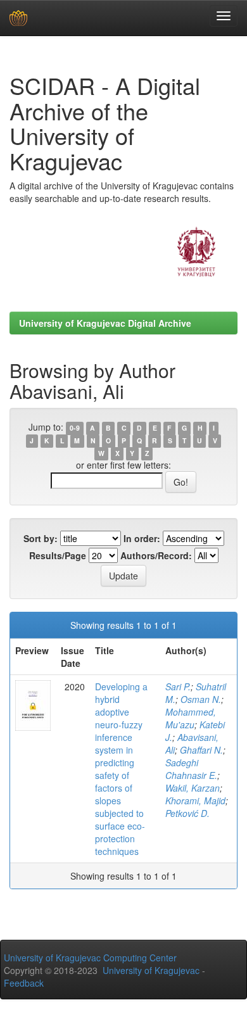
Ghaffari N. (201, 749)
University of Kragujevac (151, 970)
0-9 (75, 428)
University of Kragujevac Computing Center (90, 957)
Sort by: (40, 538)
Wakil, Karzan (192, 787)
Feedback (24, 983)
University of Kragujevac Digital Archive (105, 323)
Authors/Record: (156, 555)
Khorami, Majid (195, 800)
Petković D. (187, 813)
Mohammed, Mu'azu (190, 718)
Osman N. (200, 699)
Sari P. (178, 686)
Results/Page (57, 555)
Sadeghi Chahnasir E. (191, 768)
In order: (142, 538)
